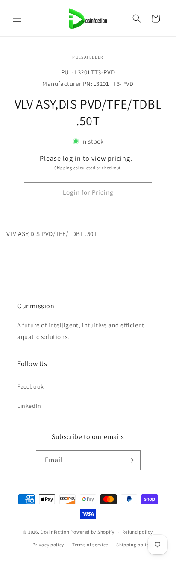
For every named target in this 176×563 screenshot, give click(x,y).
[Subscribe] (130, 460)
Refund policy (137, 532)
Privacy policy (48, 545)
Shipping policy (134, 545)
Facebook (30, 386)
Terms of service (90, 545)
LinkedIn (29, 406)
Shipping (63, 168)
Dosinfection (55, 532)
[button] (17, 18)
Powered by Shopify (92, 532)
